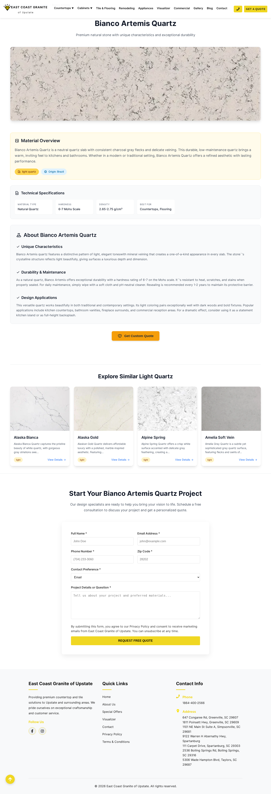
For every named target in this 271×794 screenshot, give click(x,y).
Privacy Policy (112, 734)
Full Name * (79, 533)
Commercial (182, 8)
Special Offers (112, 712)
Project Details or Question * (91, 587)
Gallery (198, 8)
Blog (210, 8)
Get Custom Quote (139, 336)
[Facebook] (32, 731)
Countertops (64, 8)
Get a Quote (255, 9)
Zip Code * (144, 551)
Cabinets (84, 8)
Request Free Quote (135, 640)
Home (106, 697)
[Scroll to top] (10, 779)
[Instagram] (42, 731)
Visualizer (163, 8)
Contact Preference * (86, 569)
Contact (221, 8)
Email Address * (148, 533)
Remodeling (127, 8)
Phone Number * (82, 551)
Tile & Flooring (105, 8)
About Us (108, 704)
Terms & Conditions (116, 742)
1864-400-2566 (194, 703)
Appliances (145, 8)
